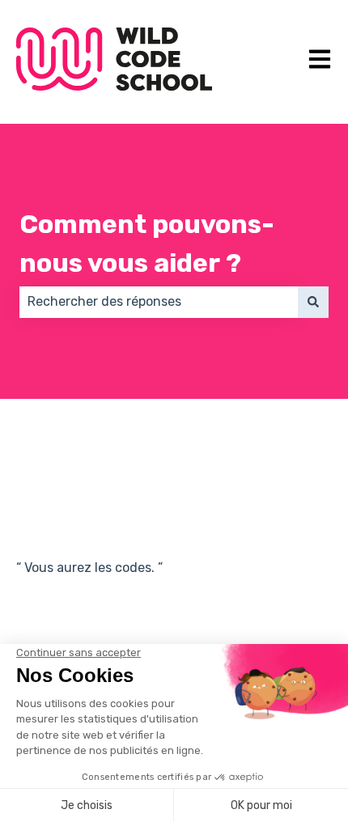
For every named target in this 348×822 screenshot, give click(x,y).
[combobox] (158, 301)
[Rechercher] (313, 301)
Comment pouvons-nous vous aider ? (146, 243)
